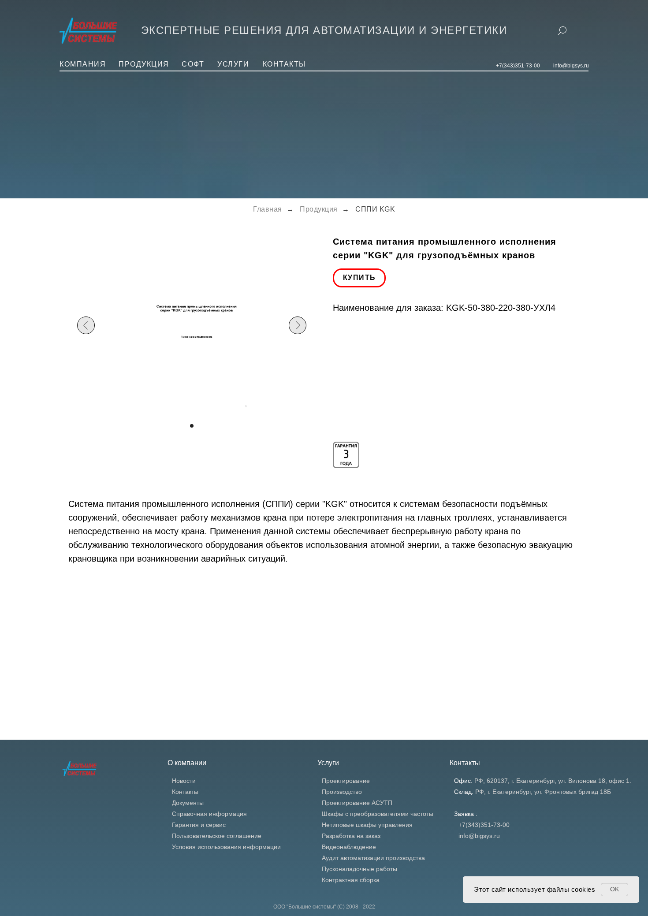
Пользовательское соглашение (216, 835)
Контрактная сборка (351, 879)
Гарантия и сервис (199, 824)
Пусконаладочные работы (359, 868)
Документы (188, 802)
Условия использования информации (226, 846)
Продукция (319, 209)
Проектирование (346, 780)
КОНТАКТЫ (284, 64)
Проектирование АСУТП (357, 802)
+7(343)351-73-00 (518, 66)
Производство (342, 791)
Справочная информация (209, 813)
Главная (267, 209)
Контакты (185, 791)
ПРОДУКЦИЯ (144, 64)
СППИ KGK (375, 209)
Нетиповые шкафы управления (367, 824)
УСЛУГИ (233, 64)
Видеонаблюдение (349, 846)
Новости (184, 780)
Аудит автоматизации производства (373, 857)
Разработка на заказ (351, 835)
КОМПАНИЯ (83, 64)
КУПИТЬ (359, 277)
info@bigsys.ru (571, 66)
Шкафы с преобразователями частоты (377, 813)
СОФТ (193, 64)
